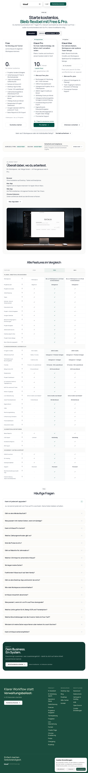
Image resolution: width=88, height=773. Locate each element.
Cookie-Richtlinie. (78, 766)
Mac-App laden (14, 202)
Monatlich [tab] (31, 33)
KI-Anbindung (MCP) (52, 695)
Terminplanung (53, 716)
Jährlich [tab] (49, 33)
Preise (50, 738)
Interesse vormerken (71, 125)
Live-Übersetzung (52, 723)
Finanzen (51, 707)
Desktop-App (65, 691)
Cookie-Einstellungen (77, 709)
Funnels (50, 727)
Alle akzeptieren (81, 769)
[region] (44, 374)
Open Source (77, 705)
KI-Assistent (52, 691)
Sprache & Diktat (51, 700)
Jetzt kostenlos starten (15, 664)
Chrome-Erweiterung (52, 734)
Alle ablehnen (60, 769)
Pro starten (43, 125)
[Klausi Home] (6, 764)
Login (47, 4)
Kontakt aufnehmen (62, 133)
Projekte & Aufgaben (51, 712)
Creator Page (52, 730)
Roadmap (51, 745)
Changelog (51, 741)
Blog (62, 694)
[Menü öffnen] (39, 4)
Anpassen (70, 769)
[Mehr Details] (22, 278)
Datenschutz (77, 694)
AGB (74, 702)
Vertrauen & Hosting (77, 698)
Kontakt (63, 703)
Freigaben (51, 719)
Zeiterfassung (52, 704)
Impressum (76, 691)
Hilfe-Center (65, 700)
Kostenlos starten (16, 125)
